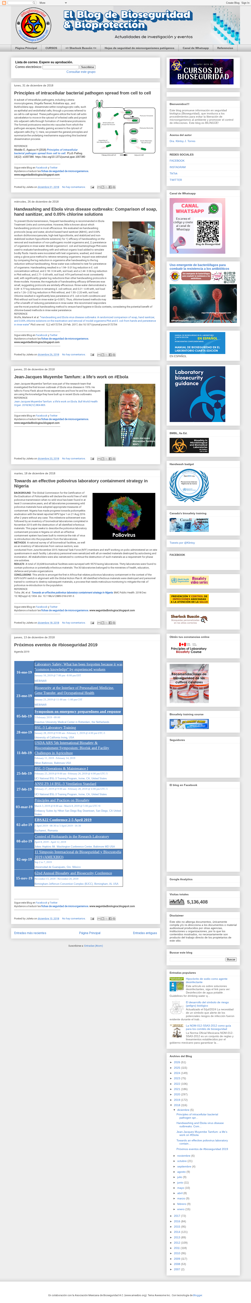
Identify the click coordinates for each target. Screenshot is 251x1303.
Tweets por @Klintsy (182, 542)
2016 (177, 1221)
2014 (177, 1231)
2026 (177, 1062)
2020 (177, 1094)
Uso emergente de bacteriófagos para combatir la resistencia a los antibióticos (199, 266)
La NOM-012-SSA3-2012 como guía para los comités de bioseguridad (208, 1027)
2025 (177, 1067)
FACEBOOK (177, 160)
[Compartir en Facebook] (110, 187)
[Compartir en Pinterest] (114, 187)
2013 (177, 1237)
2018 (177, 1105)
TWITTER (176, 179)
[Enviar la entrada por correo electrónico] (92, 187)
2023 (177, 1078)
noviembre (184, 1155)
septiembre (184, 1166)
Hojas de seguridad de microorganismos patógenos (139, 48)
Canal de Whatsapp (196, 48)
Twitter (53, 167)
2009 (177, 1258)
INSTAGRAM (178, 167)
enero (181, 1209)
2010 (177, 1253)
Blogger (197, 1295)
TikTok (173, 173)
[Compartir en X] (106, 187)
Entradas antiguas (145, 933)
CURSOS (51, 48)
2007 (177, 1269)
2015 (177, 1226)
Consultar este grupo (80, 71)
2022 (177, 1083)
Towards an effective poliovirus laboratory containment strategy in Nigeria (72, 592)
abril (180, 1193)
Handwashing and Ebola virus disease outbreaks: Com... (200, 1124)
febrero (182, 1203)
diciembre (183, 1109)
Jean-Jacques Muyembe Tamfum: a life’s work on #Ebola (71, 376)
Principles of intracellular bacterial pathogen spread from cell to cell (82, 93)
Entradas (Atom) (93, 945)
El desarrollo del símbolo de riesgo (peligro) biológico (207, 1004)
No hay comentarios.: (74, 187)
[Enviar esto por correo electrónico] (99, 187)
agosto (181, 1171)
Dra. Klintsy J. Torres (182, 141)
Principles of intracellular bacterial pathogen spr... (197, 1116)
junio (180, 1182)
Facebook (41, 167)
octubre (182, 1161)
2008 (177, 1264)
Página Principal (26, 48)
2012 (177, 1242)
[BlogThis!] (103, 187)
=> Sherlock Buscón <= (80, 48)
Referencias (225, 48)
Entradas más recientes (30, 933)
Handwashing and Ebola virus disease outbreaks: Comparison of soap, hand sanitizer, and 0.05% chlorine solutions (85, 212)
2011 (177, 1248)
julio (180, 1177)
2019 (177, 1099)
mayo (181, 1187)
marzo (181, 1198)
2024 (177, 1073)
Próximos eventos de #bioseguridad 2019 (55, 644)
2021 (177, 1089)
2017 (177, 1215)
